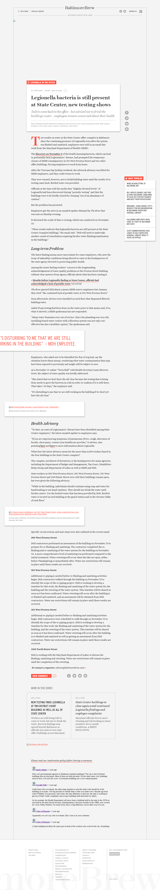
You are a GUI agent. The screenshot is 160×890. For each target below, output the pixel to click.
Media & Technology (63, 869)
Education (59, 863)
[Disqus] (71, 796)
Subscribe (114, 854)
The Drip (31, 855)
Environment (61, 866)
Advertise (86, 858)
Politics (58, 874)
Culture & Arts (61, 861)
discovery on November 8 (49, 153)
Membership (87, 863)
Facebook (120, 11)
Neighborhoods (62, 871)
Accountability (62, 850)
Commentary (60, 855)
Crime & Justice (61, 858)
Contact (86, 855)
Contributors (88, 853)
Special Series (34, 853)
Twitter (124, 11)
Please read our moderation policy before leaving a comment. (61, 760)
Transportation (62, 880)
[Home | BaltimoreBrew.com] (80, 7)
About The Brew (89, 850)
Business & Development (65, 853)
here (42, 445)
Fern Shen (38, 91)
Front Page (33, 850)
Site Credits (113, 879)
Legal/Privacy (88, 861)
